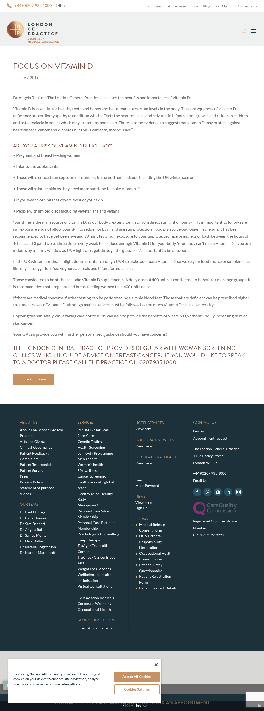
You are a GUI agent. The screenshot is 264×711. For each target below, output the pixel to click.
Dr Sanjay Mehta (33, 535)
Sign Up (221, 6)
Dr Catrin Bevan (33, 518)
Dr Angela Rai (31, 529)
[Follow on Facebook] (197, 492)
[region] (84, 681)
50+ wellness (88, 470)
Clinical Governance (36, 447)
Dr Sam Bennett (32, 523)
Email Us (200, 480)
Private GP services (93, 430)
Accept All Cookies (136, 677)
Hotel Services (149, 423)
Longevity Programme (95, 453)
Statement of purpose (37, 488)
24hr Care (86, 435)
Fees (158, 6)
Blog (206, 6)
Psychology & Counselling (98, 534)
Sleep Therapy (89, 540)
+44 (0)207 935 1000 (33, 5)
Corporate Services (154, 440)
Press (24, 476)
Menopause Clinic (92, 505)
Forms (141, 519)
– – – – (83, 592)
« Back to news (34, 379)
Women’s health (90, 464)
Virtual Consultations (95, 586)
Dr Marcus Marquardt (37, 552)
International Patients (95, 628)
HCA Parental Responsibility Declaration (150, 542)
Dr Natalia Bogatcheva (38, 547)
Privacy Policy (31, 482)
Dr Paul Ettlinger (33, 512)
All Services (177, 6)
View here (143, 429)
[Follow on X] (207, 492)
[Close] (156, 664)
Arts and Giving (32, 441)
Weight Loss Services (94, 569)
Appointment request (210, 438)
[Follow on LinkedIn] (228, 492)
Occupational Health (94, 609)
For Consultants (244, 6)
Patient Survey (31, 470)
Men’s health (88, 459)
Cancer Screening (92, 476)
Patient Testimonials (36, 464)
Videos (25, 493)
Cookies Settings (137, 689)
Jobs (194, 6)
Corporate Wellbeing (94, 603)
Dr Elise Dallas (31, 541)
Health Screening (91, 447)
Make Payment (147, 485)
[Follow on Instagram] (238, 492)
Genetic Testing (90, 441)
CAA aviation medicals (96, 598)
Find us (143, 6)
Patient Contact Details (158, 588)
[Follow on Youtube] (218, 492)
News (140, 496)
